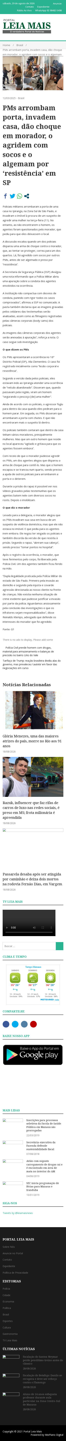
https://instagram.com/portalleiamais (24, 1024)
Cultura (7, 1327)
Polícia (6, 1288)
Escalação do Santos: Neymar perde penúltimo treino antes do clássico (43, 1360)
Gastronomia (10, 1333)
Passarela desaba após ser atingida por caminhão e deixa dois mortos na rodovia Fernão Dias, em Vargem (32, 879)
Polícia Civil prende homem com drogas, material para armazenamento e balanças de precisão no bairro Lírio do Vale (28, 651)
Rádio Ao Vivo (24, 10)
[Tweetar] (12, 196)
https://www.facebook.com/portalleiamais (6, 1024)
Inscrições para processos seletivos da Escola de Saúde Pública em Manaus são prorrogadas (43, 1125)
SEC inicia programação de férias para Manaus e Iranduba (42, 1186)
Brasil (21, 98)
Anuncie (57, 3)
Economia (8, 1301)
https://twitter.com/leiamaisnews (15, 1024)
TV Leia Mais (10, 1340)
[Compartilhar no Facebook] (5, 196)
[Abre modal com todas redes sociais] (26, 196)
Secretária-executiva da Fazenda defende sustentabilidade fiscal (40, 1146)
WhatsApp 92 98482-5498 (48, 10)
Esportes (8, 1321)
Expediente (43, 6)
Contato (29, 6)
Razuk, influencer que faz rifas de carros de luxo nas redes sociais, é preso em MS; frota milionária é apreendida (31, 810)
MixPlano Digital (54, 1434)
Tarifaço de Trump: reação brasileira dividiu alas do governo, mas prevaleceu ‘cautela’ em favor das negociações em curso (32, 664)
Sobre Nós (9, 1246)
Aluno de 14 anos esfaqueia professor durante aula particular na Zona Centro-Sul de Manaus (41, 1399)
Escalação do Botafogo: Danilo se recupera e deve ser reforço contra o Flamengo (42, 1379)
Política (7, 1308)
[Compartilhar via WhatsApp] (19, 196)
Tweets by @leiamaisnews (18, 1213)
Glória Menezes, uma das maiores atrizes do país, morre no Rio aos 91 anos (32, 741)
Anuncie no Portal (13, 1253)
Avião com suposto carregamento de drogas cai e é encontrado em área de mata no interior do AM (44, 1166)
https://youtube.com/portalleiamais (33, 1024)
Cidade (6, 1295)
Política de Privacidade (15, 1272)
